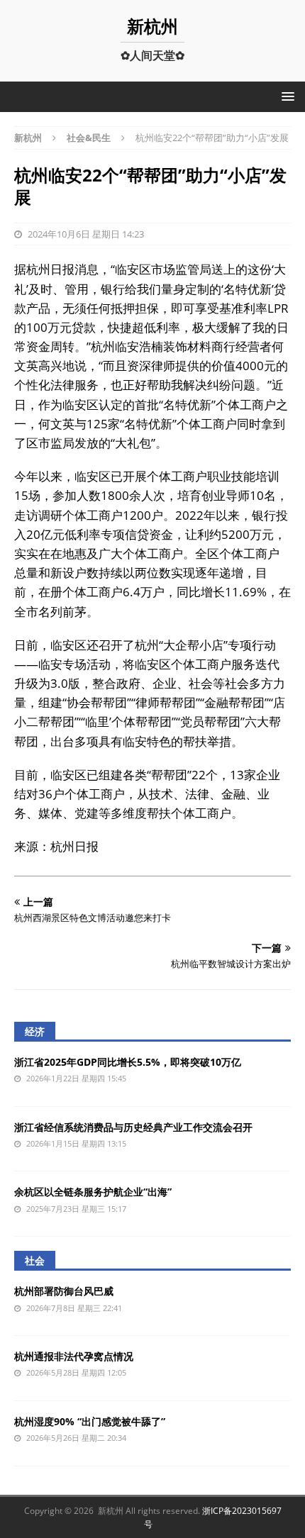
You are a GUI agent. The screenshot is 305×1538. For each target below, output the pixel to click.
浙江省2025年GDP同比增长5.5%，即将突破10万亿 (127, 1062)
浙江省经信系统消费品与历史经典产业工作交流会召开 (133, 1127)
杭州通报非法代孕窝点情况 (73, 1356)
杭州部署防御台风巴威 (63, 1291)
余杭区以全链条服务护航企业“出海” (93, 1191)
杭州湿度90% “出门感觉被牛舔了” (89, 1421)
